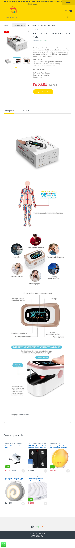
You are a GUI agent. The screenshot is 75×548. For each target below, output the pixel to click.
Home (6, 25)
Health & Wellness (19, 25)
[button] (28, 31)
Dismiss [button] (68, 3)
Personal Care (42, 443)
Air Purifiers (8, 443)
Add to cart (44, 92)
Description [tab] (9, 111)
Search (68, 17)
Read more (45, 471)
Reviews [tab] (25, 111)
